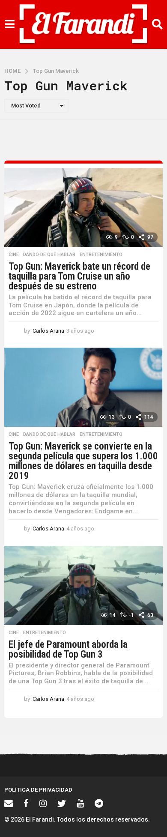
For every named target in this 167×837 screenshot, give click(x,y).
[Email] (8, 803)
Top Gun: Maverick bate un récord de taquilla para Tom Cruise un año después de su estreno (79, 276)
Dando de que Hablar (49, 254)
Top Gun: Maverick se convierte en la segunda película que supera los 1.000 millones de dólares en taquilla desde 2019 (83, 461)
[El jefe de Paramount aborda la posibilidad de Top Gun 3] (83, 585)
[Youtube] (80, 803)
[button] (9, 24)
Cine (14, 254)
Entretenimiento (101, 254)
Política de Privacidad (38, 789)
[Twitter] (61, 803)
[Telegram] (99, 803)
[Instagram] (43, 803)
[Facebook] (26, 803)
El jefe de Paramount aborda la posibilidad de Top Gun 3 (68, 649)
